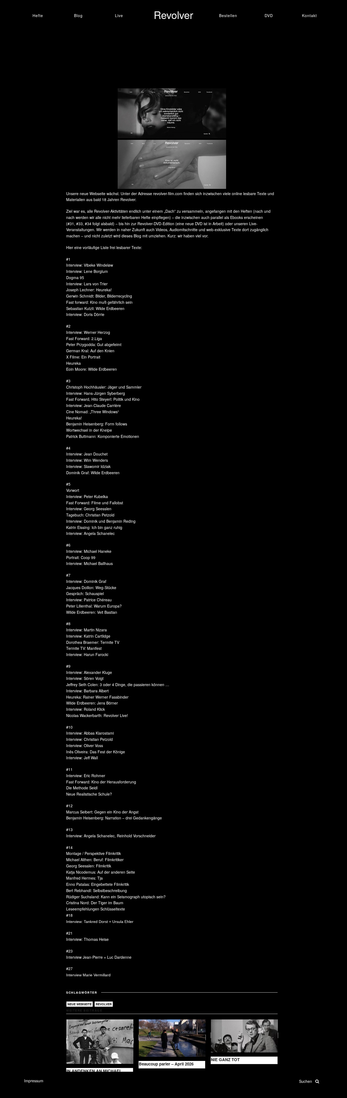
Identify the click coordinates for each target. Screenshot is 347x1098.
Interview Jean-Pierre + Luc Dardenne (98, 957)
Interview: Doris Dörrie (85, 314)
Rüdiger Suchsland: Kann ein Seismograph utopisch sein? (116, 896)
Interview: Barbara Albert (87, 690)
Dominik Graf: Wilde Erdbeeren (93, 472)
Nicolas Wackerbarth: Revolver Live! (97, 715)
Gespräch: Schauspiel (85, 593)
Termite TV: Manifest (84, 648)
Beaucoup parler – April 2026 (166, 1064)
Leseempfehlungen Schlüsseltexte (95, 909)
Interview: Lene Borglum (87, 271)
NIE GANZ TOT (225, 1060)
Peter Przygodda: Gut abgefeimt (93, 344)
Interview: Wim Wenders (87, 460)
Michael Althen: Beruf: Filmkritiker (95, 859)
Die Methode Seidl (82, 787)
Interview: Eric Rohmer (85, 775)
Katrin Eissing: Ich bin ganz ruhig (94, 527)
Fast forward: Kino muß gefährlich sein (99, 302)
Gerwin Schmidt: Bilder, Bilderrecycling (99, 296)
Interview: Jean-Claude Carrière (93, 405)
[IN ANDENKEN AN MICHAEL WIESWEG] (100, 1041)
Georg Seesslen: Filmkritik (88, 865)
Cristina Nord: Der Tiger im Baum (94, 902)
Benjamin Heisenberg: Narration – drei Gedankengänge (114, 818)
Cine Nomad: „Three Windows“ (92, 411)
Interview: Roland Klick (85, 709)
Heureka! (74, 418)
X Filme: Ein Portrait (83, 357)
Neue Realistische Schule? (89, 794)
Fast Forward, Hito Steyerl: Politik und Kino (103, 399)
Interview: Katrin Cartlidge (88, 636)
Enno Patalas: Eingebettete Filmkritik (97, 884)
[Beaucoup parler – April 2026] (172, 1037)
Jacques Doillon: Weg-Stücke (91, 587)
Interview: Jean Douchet (87, 454)
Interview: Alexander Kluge (89, 672)
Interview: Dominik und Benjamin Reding (101, 521)
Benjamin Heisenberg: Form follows (96, 424)
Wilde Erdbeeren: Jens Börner (92, 703)
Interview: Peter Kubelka (87, 496)
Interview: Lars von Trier (87, 283)
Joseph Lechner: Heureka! (89, 289)
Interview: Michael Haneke (88, 551)
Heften (246, 211)
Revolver (104, 1004)
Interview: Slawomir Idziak (88, 466)
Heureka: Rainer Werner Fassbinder (97, 697)
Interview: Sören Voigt (85, 678)
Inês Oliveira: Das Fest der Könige (95, 751)
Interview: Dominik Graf (86, 581)
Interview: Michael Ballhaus (89, 563)
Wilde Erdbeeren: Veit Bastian (91, 612)
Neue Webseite (80, 1004)
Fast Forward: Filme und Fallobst (94, 502)
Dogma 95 (75, 277)
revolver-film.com (167, 193)
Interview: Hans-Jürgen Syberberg (95, 393)
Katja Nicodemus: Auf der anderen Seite (100, 872)
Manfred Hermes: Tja (84, 878)
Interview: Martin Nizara (86, 629)
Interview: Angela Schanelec (90, 533)
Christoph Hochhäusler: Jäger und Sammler (104, 387)
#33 (79, 223)
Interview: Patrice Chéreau (89, 599)
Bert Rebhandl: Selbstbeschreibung (96, 890)
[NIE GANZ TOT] (244, 1035)
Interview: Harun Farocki (87, 654)
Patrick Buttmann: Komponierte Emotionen (102, 436)
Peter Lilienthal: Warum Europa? (94, 606)
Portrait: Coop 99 (80, 557)
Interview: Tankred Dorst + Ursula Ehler (99, 921)
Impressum (33, 1080)
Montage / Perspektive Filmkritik (93, 853)
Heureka (73, 363)
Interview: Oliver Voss (84, 745)
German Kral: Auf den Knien (90, 350)
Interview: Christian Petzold (89, 739)
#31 (71, 223)
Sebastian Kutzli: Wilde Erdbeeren (95, 308)
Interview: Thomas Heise (87, 939)
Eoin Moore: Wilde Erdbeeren (91, 369)
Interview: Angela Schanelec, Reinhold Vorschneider (111, 835)
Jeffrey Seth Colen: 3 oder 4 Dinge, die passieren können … (117, 684)
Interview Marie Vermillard (88, 975)
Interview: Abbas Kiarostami (90, 733)
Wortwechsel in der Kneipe (89, 430)
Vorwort (72, 490)
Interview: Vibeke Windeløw (89, 265)
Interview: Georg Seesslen (88, 508)
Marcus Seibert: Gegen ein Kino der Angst (102, 812)
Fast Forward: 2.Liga (84, 338)
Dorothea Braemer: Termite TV (92, 642)
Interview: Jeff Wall (82, 757)
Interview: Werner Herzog (88, 332)
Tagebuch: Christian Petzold (90, 515)
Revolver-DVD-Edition (155, 223)
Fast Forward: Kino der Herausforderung (101, 781)
